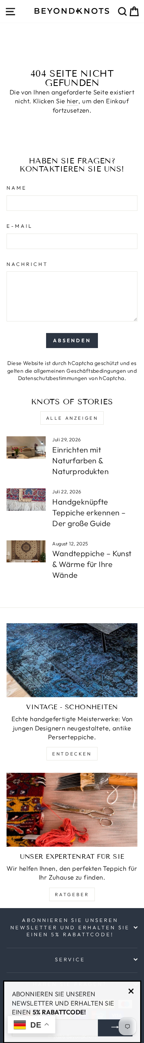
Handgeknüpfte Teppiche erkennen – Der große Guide (89, 512)
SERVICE (70, 959)
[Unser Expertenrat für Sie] (72, 810)
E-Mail (20, 226)
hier (73, 101)
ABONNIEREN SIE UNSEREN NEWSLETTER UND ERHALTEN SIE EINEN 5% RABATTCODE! (69, 927)
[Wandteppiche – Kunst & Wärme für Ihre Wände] (26, 551)
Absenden (72, 340)
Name (17, 188)
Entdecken (71, 754)
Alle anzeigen (72, 418)
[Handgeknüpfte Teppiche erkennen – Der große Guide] (26, 499)
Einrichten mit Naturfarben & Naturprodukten (80, 460)
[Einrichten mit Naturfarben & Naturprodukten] (26, 447)
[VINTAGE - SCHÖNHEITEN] (72, 660)
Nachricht (27, 264)
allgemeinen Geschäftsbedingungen (80, 370)
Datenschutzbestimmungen (53, 378)
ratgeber (72, 894)
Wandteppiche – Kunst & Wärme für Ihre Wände (91, 564)
